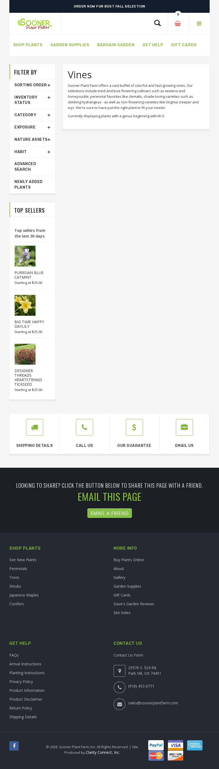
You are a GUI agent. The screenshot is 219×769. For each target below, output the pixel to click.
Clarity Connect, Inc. (103, 752)
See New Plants (23, 559)
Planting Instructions (27, 672)
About (119, 568)
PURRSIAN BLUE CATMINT (29, 274)
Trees (14, 577)
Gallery (119, 577)
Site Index (122, 612)
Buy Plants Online (129, 559)
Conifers (16, 603)
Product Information (27, 690)
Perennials (18, 568)
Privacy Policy (21, 681)
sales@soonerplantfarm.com (153, 702)
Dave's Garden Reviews (134, 603)
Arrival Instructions (25, 663)
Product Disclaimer (25, 699)
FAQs (14, 655)
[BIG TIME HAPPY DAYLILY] (22, 305)
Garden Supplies (127, 586)
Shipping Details (23, 716)
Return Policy (20, 708)
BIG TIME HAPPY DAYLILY (29, 324)
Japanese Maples (24, 595)
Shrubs (15, 586)
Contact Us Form (128, 655)
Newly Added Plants (28, 184)
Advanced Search (25, 167)
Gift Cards (122, 595)
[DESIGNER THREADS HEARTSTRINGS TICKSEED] (22, 354)
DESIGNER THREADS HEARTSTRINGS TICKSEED (28, 377)
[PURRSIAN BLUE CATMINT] (22, 256)
